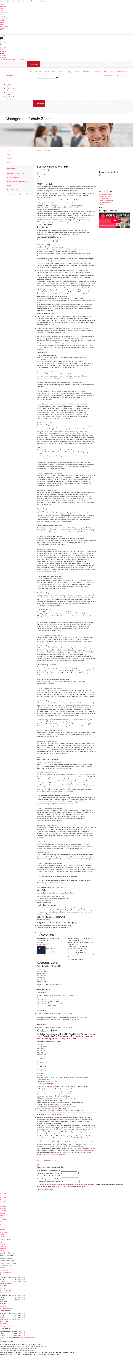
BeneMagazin (4, 1248)
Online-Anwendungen (48, 1086)
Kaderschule (33, 64)
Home (2, 4)
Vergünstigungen (5, 1227)
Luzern (9, 158)
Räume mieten (4, 26)
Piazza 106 (3, 1250)
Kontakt (2, 8)
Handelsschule (20, 64)
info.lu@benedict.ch (6, 1308)
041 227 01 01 (4, 51)
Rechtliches (24, 1337)
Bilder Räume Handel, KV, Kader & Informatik (19, 194)
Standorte (3, 6)
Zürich (9, 150)
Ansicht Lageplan (42, 944)
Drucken (101, 205)
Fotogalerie (3, 1219)
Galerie (2, 24)
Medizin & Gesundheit (60, 64)
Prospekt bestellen (104, 196)
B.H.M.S (2, 1244)
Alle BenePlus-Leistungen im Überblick (54, 1154)
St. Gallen (10, 163)
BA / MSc (44, 64)
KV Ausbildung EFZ (78, 64)
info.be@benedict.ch (6, 1290)
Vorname (50, 1176)
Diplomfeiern (4, 18)
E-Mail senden (42, 956)
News (1, 10)
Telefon (50, 1181)
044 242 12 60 (4, 43)
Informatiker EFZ (94, 64)
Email (48, 1170)
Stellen (2, 22)
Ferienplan (3, 20)
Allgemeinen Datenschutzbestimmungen (54, 1184)
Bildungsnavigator (104, 202)
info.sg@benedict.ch (6, 1326)
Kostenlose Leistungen (106, 200)
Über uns (2, 16)
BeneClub (3, 12)
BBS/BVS (3, 1242)
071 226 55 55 (4, 55)
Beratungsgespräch (105, 194)
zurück (39, 1165)
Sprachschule (7, 64)
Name (49, 1173)
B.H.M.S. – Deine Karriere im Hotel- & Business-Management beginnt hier (33, 1)
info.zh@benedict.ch (6, 1272)
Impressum (31, 1337)
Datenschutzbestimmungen (82, 1184)
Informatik (107, 64)
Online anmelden (104, 198)
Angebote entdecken (87, 1150)
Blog (1, 14)
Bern (8, 154)
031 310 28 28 (4, 47)
